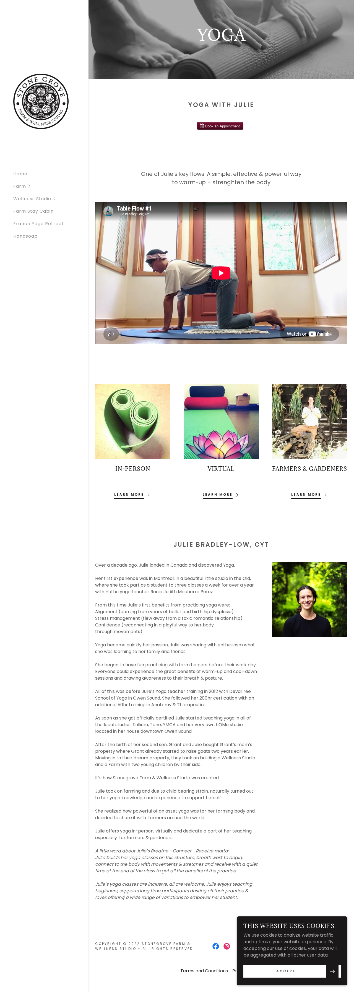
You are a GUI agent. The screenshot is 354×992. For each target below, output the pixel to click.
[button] (50, 186)
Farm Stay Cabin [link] (33, 211)
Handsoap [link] (25, 236)
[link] (41, 101)
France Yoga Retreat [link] (38, 223)
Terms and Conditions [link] (204, 971)
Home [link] (20, 174)
